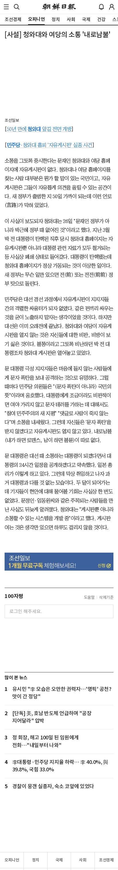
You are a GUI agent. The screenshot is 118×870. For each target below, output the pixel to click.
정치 (35, 860)
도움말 (89, 597)
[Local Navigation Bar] (6, 6)
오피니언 (12, 860)
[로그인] (111, 6)
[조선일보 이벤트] (59, 562)
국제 (59, 860)
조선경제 (106, 860)
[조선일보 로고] (59, 6)
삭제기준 (106, 597)
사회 (82, 860)
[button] (6, 6)
